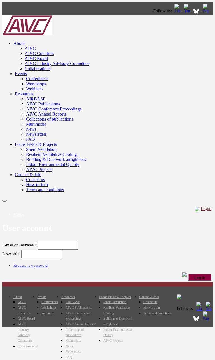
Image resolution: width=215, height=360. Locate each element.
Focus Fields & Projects (36, 144)
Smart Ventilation (41, 149)
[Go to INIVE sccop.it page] (207, 10)
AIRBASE (36, 98)
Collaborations (37, 68)
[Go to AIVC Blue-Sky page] (197, 10)
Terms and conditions (45, 189)
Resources (24, 93)
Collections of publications (49, 119)
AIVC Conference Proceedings (53, 109)
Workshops (36, 83)
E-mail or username (19, 245)
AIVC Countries (39, 53)
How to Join (37, 184)
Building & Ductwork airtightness (56, 159)
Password (11, 254)
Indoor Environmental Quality (52, 164)
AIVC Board (36, 58)
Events (21, 73)
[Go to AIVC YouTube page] (187, 10)
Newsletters (36, 134)
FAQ (30, 139)
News (31, 129)
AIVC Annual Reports (46, 114)
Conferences (37, 78)
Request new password (30, 265)
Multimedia (36, 124)
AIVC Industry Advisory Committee (57, 63)
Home (18, 214)
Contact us (35, 179)
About (19, 43)
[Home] (27, 33)
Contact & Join (28, 174)
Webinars (34, 88)
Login (206, 208)
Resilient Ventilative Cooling (51, 154)
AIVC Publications (43, 103)
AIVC (30, 48)
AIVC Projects (39, 169)
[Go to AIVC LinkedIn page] (178, 10)
